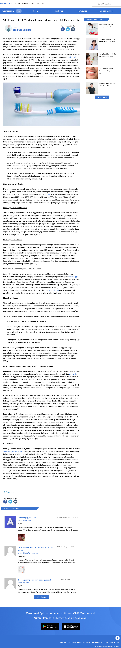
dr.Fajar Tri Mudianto (30, 553)
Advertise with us (78, 642)
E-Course (82, 10)
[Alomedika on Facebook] (78, 638)
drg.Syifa (26, 583)
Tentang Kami (65, 642)
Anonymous (27, 520)
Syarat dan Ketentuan (94, 642)
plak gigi (47, 194)
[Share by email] (73, 29)
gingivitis (72, 374)
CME (35, 10)
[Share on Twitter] (68, 29)
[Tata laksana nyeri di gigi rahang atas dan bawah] (10, 555)
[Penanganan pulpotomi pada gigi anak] (10, 588)
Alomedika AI (8, 10)
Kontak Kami (114, 642)
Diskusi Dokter (106, 10)
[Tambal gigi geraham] (10, 527)
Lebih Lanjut (102, 97)
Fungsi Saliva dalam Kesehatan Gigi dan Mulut (106, 71)
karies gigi (71, 57)
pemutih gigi (54, 290)
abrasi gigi (73, 276)
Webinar (59, 10)
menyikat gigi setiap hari (13, 451)
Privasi (106, 642)
